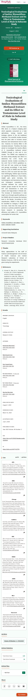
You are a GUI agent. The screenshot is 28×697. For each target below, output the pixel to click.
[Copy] (24, 476)
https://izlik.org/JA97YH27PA (11, 449)
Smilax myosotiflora (7, 222)
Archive (4, 634)
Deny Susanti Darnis (20, 37)
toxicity (13, 224)
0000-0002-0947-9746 (8, 375)
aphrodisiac (16, 222)
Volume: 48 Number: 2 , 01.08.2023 (14, 641)
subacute (8, 224)
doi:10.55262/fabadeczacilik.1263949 (11, 492)
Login (24, 2)
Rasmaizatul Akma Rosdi (13, 34)
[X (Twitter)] (14, 686)
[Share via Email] (23, 686)
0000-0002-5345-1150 (8, 366)
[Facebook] (4, 686)
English (18, 2)
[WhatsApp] (9, 686)
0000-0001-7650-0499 (8, 394)
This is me (16, 373)
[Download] (23, 672)
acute (3, 224)
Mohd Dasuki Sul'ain (7, 37)
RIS (18, 457)
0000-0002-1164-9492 (8, 385)
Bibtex (25, 457)
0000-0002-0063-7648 (9, 357)
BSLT (22, 222)
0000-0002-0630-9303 (9, 347)
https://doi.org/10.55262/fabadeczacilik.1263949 (14, 474)
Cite (13, 52)
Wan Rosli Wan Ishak (14, 41)
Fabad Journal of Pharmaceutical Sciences (14, 80)
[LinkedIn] (18, 686)
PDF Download (13, 48)
